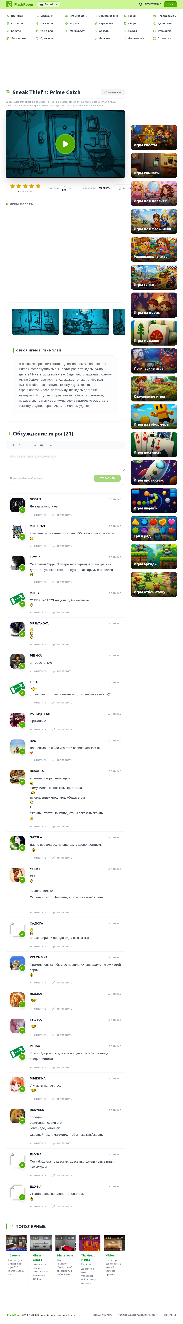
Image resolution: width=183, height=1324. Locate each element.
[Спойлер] (41, 445)
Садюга (36, 923)
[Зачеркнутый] (25, 445)
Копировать (64, 515)
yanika (35, 869)
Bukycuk (37, 1110)
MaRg (34, 593)
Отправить (107, 478)
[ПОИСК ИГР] (140, 4)
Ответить (40, 515)
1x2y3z (35, 557)
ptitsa (35, 1046)
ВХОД (171, 4)
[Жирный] (12, 445)
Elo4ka (35, 1154)
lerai (34, 682)
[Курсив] (19, 445)
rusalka (37, 771)
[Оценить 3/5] (25, 186)
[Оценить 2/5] (19, 186)
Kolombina (39, 957)
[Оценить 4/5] (31, 186)
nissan (35, 499)
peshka (36, 655)
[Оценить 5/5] (38, 186)
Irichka (36, 1020)
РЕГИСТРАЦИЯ (153, 4)
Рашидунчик (40, 714)
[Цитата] (35, 445)
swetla (36, 837)
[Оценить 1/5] (12, 186)
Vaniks (104, 188)
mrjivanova (39, 623)
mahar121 (37, 526)
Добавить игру (102, 1315)
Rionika (36, 993)
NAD (33, 741)
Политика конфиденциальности (138, 1315)
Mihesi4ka (37, 1078)
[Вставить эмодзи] (50, 445)
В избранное (131, 188)
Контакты (170, 1315)
